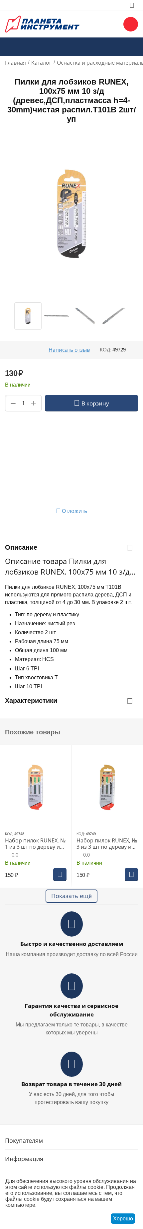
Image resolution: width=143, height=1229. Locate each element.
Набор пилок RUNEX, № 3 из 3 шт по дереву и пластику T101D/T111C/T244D (106, 843)
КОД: (105, 349)
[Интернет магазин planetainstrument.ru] (42, 23)
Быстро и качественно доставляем (71, 944)
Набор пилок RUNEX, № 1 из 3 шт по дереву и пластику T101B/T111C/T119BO (35, 843)
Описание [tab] (21, 547)
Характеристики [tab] (31, 700)
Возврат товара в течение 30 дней (71, 1084)
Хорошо (123, 1218)
